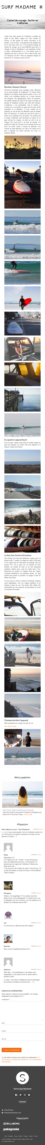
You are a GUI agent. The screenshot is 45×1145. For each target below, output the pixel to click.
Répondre (41, 829)
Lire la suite (28, 814)
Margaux (7, 893)
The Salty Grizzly (10, 726)
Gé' (5, 923)
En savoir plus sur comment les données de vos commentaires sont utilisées (22, 1060)
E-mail (4, 1031)
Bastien (7, 946)
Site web (4, 1039)
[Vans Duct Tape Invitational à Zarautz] (22, 794)
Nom (3, 1023)
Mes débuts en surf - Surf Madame (16, 829)
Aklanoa (7, 969)
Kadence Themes (25, 1139)
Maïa (6, 855)
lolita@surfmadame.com (12, 1113)
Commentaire (6, 999)
